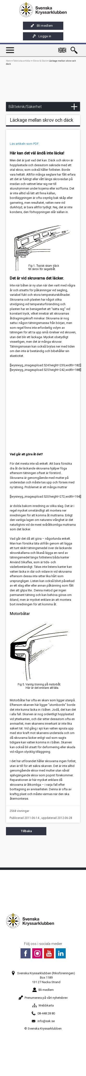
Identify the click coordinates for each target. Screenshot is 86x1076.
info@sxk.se (46, 1021)
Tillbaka (26, 831)
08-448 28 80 (46, 1013)
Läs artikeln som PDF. (24, 144)
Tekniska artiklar (22, 60)
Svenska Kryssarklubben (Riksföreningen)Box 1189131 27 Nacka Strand (46, 977)
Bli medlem (45, 25)
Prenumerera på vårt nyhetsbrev (46, 998)
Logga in (44, 36)
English (63, 48)
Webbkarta (46, 1005)
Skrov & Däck (40, 60)
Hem (8, 60)
